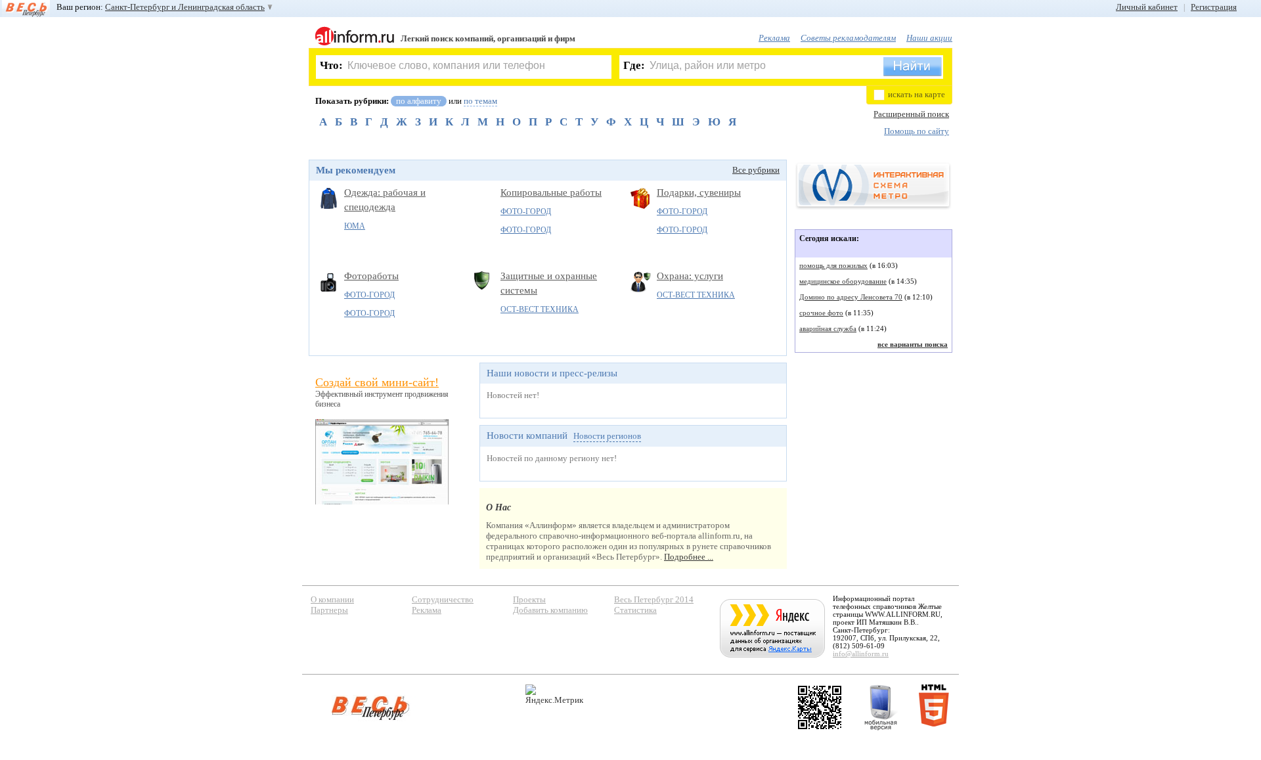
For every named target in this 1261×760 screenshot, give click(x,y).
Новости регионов (607, 436)
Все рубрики (756, 170)
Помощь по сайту (916, 131)
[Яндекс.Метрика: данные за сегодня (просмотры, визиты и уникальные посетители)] (554, 694)
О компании (332, 599)
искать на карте (916, 94)
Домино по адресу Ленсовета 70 (850, 297)
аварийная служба (827, 328)
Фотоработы (371, 276)
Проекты (529, 599)
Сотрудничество (443, 599)
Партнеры (329, 610)
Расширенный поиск (911, 114)
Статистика (635, 610)
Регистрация (1214, 7)
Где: (634, 65)
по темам (480, 101)
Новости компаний (527, 435)
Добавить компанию (550, 610)
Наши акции (929, 38)
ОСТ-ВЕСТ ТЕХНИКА (539, 309)
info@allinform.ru (861, 654)
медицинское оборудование (843, 281)
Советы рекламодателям (848, 38)
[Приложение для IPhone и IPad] (820, 707)
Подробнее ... (688, 557)
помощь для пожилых (833, 265)
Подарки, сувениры (699, 192)
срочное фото (821, 313)
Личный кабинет (1147, 7)
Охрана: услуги (690, 276)
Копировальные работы (551, 192)
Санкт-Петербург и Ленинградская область (185, 7)
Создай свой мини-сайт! (377, 382)
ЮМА (354, 226)
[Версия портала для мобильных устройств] (880, 707)
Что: (331, 65)
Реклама (774, 38)
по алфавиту (418, 101)
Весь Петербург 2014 (654, 599)
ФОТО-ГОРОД (525, 211)
